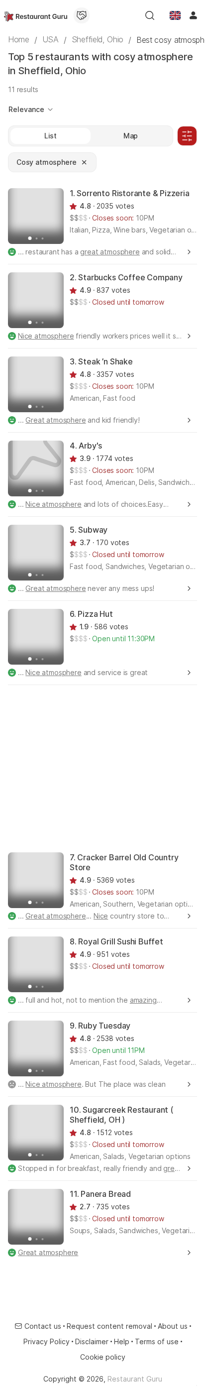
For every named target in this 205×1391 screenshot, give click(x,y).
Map (130, 135)
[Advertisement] (102, 767)
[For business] (81, 15)
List (50, 135)
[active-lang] (175, 15)
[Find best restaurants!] (35, 15)
